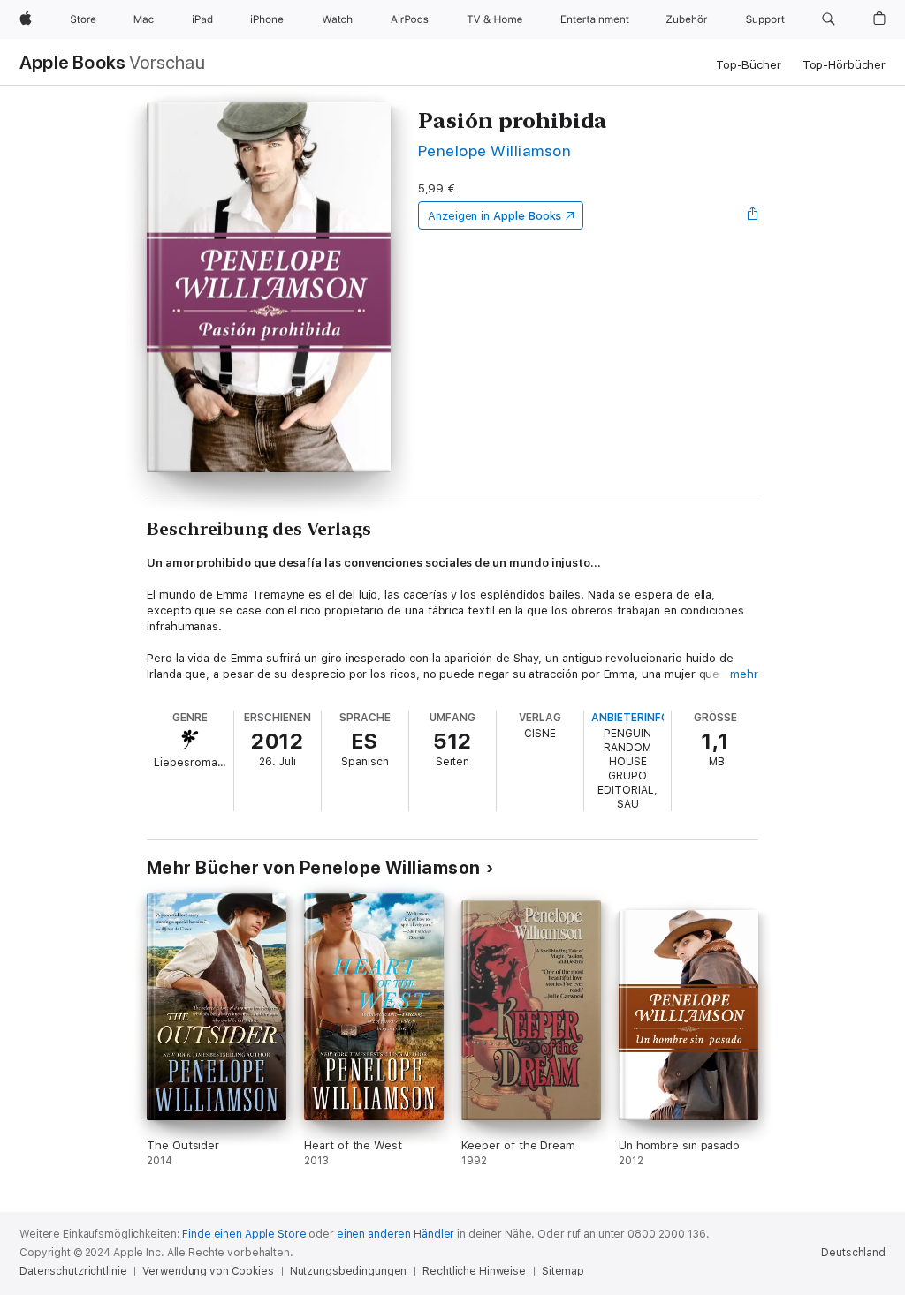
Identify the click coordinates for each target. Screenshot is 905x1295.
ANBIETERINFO (630, 717)
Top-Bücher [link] (748, 65)
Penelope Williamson (494, 150)
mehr (744, 674)
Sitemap (563, 1271)
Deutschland (853, 1252)
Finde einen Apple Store (244, 1234)
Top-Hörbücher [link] (844, 65)
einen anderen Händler (395, 1234)
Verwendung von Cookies (207, 1271)
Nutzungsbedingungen (348, 1271)
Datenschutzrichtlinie (72, 1271)
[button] (828, 19)
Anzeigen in (495, 215)
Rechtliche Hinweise (474, 1271)
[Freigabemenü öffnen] (753, 215)
